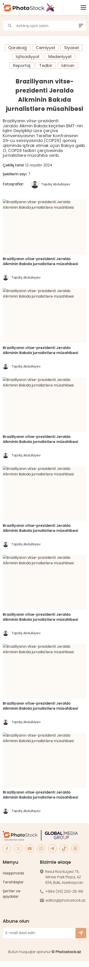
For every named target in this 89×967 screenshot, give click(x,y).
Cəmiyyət (45, 48)
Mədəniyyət (60, 56)
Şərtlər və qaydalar (11, 893)
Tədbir (45, 65)
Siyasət (71, 48)
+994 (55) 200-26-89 (64, 891)
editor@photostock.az (66, 900)
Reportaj (21, 65)
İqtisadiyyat (27, 56)
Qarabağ (17, 48)
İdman (67, 65)
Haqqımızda (13, 873)
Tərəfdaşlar (13, 882)
